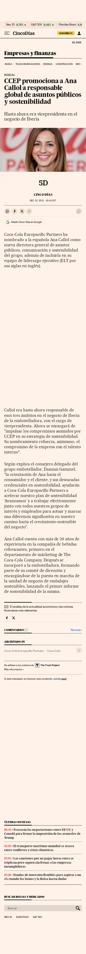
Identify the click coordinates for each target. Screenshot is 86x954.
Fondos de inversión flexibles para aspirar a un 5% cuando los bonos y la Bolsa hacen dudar (42, 877)
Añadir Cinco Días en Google (26, 222)
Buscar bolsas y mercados (24, 896)
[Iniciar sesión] (79, 33)
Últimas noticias (17, 822)
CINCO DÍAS (43, 194)
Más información (13, 669)
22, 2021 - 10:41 (43, 200)
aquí (63, 678)
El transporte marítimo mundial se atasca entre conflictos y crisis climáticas (39, 848)
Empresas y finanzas (30, 53)
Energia (47, 64)
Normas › (76, 630)
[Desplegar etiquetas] (79, 650)
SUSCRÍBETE (66, 33)
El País (76, 42)
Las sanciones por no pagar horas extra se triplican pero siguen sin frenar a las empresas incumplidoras (39, 862)
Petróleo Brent (67, 24)
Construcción (64, 64)
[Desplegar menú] (7, 33)
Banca (8, 64)
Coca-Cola (53, 650)
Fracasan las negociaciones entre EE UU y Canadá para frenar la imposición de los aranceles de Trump (42, 834)
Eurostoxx (22, 917)
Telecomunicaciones (27, 64)
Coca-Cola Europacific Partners (24, 650)
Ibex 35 (10, 24)
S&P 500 (36, 24)
